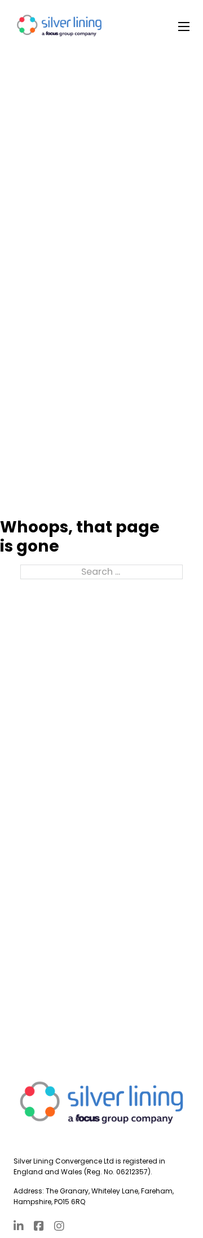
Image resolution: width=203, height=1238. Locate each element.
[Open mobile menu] (183, 26)
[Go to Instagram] (59, 1227)
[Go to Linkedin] (19, 1227)
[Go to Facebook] (39, 1227)
